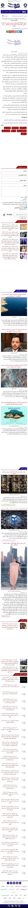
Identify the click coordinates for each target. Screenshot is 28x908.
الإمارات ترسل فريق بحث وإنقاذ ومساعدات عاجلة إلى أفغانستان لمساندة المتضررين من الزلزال (10, 235)
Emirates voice (15, 128)
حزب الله (7, 114)
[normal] (5, 16)
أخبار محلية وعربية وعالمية (17, 16)
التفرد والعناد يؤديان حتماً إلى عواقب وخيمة (10, 686)
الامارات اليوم (7, 128)
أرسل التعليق (23, 217)
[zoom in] (3, 16)
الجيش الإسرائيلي (21, 54)
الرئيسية (25, 16)
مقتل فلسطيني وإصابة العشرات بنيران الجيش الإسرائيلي (15, 120)
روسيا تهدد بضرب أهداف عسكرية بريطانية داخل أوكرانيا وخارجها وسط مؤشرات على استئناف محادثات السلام (9, 663)
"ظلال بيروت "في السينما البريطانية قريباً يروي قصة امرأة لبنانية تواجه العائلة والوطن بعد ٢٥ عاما (10, 670)
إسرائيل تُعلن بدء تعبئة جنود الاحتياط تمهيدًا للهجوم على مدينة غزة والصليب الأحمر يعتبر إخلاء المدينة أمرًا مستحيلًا (10, 242)
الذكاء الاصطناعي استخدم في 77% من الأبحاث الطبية (14, 509)
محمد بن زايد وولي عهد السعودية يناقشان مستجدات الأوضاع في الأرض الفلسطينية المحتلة (10, 228)
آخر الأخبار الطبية (5, 616)
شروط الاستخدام (23, 200)
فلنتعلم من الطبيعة (10, 722)
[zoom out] (7, 16)
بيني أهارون (23, 133)
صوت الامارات (23, 128)
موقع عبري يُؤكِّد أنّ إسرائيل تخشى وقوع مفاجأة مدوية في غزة (14, 122)
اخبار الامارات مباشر (21, 130)
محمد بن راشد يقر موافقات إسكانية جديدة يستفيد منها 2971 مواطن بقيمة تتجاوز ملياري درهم (10, 250)
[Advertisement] (14, 150)
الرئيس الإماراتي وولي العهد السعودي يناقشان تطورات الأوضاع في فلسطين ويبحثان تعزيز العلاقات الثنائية (10, 257)
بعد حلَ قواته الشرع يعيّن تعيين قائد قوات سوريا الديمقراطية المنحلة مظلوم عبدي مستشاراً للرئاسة (10, 627)
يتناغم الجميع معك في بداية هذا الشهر (9, 693)
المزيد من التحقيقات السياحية (8, 504)
